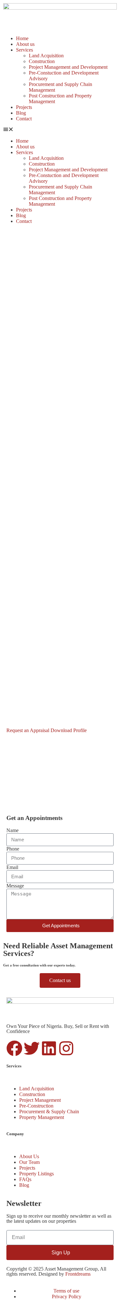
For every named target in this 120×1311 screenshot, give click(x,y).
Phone (12, 848)
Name (12, 830)
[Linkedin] (49, 1048)
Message (15, 885)
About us (25, 44)
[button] (60, 130)
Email (12, 867)
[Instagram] (66, 1048)
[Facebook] (14, 1048)
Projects (24, 107)
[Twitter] (32, 1048)
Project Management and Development (68, 67)
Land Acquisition (46, 55)
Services (24, 50)
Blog (21, 113)
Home (22, 38)
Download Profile (69, 730)
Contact (24, 118)
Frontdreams (78, 1274)
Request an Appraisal (28, 730)
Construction (42, 61)
